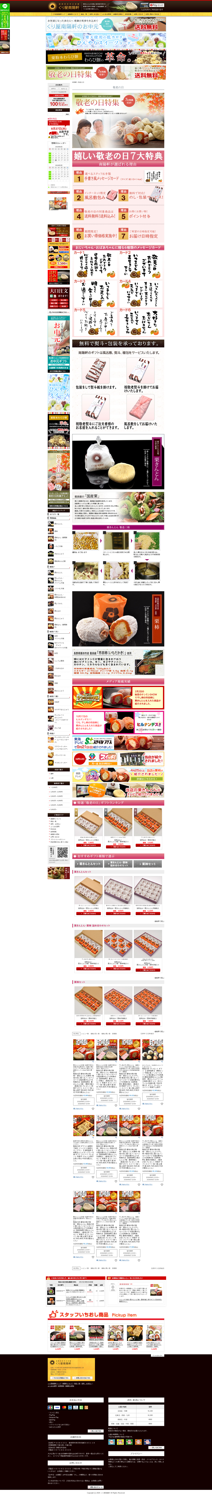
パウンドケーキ (60, 755)
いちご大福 (58, 546)
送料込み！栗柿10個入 (148, 840)
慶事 (52, 773)
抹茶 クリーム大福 (59, 637)
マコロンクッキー (60, 763)
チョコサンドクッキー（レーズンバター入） (61, 739)
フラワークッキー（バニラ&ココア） (61, 748)
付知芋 (56, 702)
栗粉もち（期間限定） (60, 539)
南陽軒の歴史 (55, 834)
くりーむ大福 (59, 588)
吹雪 (56, 653)
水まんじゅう (59, 554)
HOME (74, 82)
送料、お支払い (56, 824)
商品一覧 (53, 821)
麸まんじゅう (59, 691)
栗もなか (57, 611)
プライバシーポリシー (58, 839)
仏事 (52, 778)
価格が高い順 (105, 1034)
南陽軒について (56, 819)
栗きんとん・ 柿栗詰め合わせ (60, 596)
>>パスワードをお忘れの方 (58, 92)
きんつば (57, 728)
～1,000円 (54, 787)
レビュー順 (85, 1034)
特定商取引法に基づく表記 (59, 842)
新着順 (114, 1034)
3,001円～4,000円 (57, 800)
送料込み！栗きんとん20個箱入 (148, 908)
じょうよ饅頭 (59, 661)
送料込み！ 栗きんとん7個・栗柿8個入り (118, 962)
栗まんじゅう (59, 618)
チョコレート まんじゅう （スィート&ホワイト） (61, 718)
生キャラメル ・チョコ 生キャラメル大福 (60, 645)
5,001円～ (54, 809)
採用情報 (53, 831)
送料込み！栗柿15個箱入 (118, 1018)
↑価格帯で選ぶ (159, 921)
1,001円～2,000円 (57, 792)
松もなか (57, 676)
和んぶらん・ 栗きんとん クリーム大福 (59, 580)
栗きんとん (58, 524)
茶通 (56, 683)
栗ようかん (58, 603)
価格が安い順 (95, 1034)
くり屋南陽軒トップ (54, 1383)
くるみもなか (59, 668)
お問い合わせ (55, 837)
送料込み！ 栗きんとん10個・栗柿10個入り (148, 964)
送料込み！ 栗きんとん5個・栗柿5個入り (118, 841)
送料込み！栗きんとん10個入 (88, 840)
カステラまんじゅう (61, 709)
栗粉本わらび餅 (60, 561)
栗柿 (56, 531)
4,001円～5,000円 (57, 805)
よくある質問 (55, 826)
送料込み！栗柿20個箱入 (148, 1018)
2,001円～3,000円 (57, 796)
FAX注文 (53, 829)
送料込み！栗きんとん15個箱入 (118, 908)
